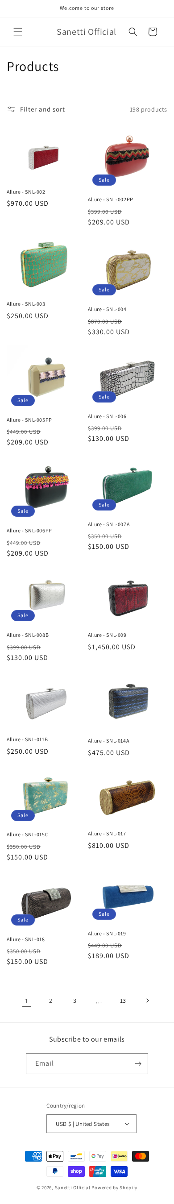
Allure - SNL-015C (27, 834)
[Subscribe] (138, 1063)
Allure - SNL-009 (107, 634)
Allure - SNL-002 (26, 191)
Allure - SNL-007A (108, 524)
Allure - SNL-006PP (29, 530)
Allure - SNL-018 (26, 939)
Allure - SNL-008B (28, 634)
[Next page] (147, 1000)
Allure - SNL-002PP (110, 199)
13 (123, 1000)
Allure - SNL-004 (107, 309)
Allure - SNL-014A (108, 740)
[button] (18, 32)
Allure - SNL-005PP (29, 419)
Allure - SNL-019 (107, 933)
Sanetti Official (73, 1187)
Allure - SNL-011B (27, 739)
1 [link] (27, 1000)
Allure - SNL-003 (26, 303)
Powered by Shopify (114, 1187)
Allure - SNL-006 (107, 416)
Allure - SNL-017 (107, 833)
